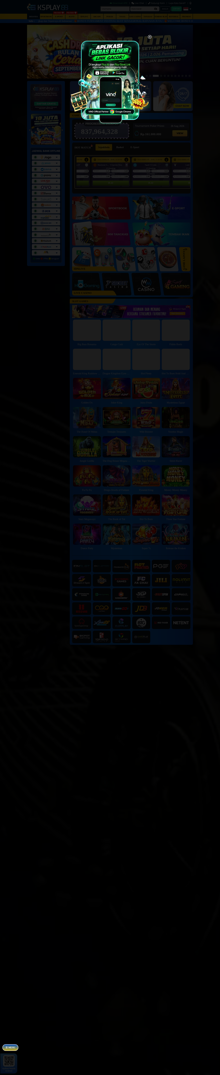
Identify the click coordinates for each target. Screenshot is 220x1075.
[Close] (149, 37)
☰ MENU (10, 1047)
